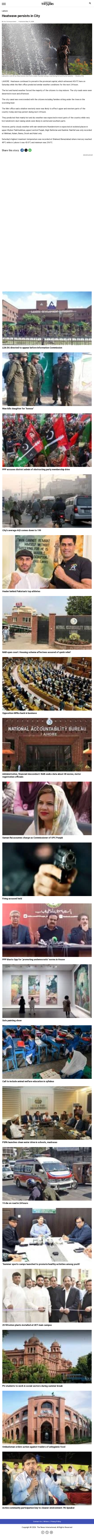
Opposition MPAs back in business (19, 713)
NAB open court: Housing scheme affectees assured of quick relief (36, 652)
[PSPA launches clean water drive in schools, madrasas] (47, 1113)
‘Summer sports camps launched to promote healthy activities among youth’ (41, 1264)
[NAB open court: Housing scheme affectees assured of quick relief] (47, 623)
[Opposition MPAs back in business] (47, 684)
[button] (22, 150)
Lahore (5, 11)
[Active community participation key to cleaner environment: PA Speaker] (47, 1478)
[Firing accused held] (47, 869)
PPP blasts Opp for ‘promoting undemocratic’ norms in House (33, 959)
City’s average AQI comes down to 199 (21, 530)
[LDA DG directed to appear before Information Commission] (47, 318)
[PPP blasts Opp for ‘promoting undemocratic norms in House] (47, 930)
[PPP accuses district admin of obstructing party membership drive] (47, 440)
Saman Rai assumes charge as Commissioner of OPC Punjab (32, 837)
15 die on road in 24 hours (15, 1203)
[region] (47, 176)
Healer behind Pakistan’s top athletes (21, 591)
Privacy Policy (56, 1521)
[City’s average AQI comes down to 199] (47, 501)
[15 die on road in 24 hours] (47, 1174)
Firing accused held (12, 898)
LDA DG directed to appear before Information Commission (32, 347)
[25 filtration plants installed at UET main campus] (47, 1295)
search (90, 3)
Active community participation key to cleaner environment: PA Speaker (38, 1508)
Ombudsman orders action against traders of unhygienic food (33, 1447)
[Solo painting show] (47, 991)
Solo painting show (12, 1020)
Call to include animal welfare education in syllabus (28, 1081)
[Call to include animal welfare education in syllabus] (47, 1052)
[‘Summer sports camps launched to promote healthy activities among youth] (47, 1234)
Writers (46, 1521)
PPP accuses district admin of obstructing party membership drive (36, 469)
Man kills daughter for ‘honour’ (18, 408)
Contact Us (37, 1521)
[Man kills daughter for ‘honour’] (47, 379)
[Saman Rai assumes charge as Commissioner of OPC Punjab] (47, 808)
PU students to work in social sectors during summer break (32, 1386)
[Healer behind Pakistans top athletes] (47, 562)
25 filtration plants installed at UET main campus (27, 1325)
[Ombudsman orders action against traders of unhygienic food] (47, 1417)
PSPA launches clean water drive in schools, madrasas (29, 1142)
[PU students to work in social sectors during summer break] (47, 1356)
